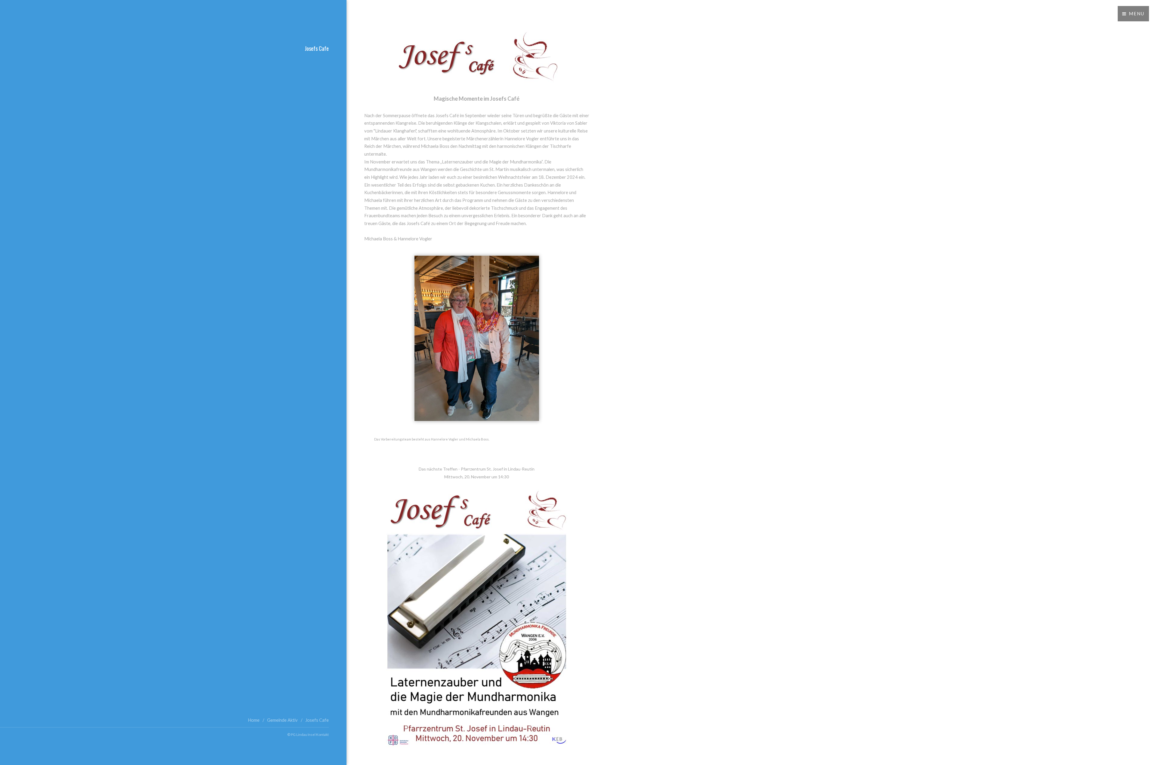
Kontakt (322, 734)
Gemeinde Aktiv (282, 720)
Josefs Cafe (317, 720)
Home (254, 720)
